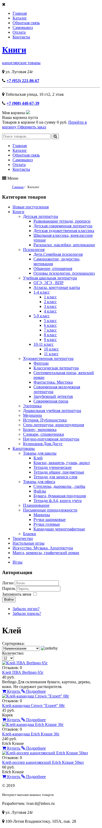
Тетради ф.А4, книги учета (57, 500)
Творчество (23, 538)
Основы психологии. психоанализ (64, 273)
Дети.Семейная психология (58, 254)
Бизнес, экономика (39, 429)
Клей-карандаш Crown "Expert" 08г (33, 705)
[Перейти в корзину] (28, 113)
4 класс (50, 311)
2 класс (50, 301)
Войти (9, 599)
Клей (38, 458)
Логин (8, 583)
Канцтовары (24, 448)
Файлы (39, 491)
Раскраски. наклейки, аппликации (64, 245)
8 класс (50, 335)
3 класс (50, 306)
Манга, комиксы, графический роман (46, 552)
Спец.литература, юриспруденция (53, 425)
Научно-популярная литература (51, 439)
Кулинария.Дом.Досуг (43, 443)
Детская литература (40, 216)
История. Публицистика (45, 420)
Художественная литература (48, 358)
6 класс (50, 325)
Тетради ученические (52, 467)
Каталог (20, 18)
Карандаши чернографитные (59, 529)
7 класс (50, 330)
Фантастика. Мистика (53, 382)
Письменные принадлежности (50, 510)
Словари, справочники (43, 434)
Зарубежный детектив (53, 396)
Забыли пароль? (27, 613)
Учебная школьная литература (50, 278)
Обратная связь (26, 23)
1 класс (50, 297)
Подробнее (35, 691)
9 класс (50, 339)
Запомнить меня (16, 594)
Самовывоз (23, 27)
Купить (13, 691)
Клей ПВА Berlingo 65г (23, 672)
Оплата (19, 32)
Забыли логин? (26, 608)
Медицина (32, 415)
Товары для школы (39, 453)
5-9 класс (41, 316)
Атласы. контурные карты (56, 287)
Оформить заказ (32, 127)
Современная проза (50, 401)
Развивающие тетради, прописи (61, 221)
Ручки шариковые (49, 519)
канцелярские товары (21, 63)
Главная (20, 13)
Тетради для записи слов (55, 477)
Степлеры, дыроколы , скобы (59, 486)
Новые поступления (31, 207)
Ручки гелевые (46, 524)
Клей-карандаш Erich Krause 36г (31, 734)
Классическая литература (56, 368)
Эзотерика (32, 406)
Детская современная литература (62, 226)
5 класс (50, 320)
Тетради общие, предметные (58, 472)
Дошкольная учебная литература (52, 410)
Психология (33, 249)
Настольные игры (28, 543)
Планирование (36, 505)
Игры (17, 562)
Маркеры (41, 515)
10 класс (51, 349)
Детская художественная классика (63, 230)
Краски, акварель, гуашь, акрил (61, 462)
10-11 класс (43, 344)
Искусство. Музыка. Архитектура (43, 548)
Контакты (21, 37)
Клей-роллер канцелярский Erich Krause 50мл (43, 762)
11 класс (51, 354)
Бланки (29, 533)
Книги (14, 49)
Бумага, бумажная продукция (59, 496)
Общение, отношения (52, 268)
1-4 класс (41, 292)
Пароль (9, 588)
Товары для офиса (39, 481)
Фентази (41, 363)
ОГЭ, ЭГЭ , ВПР (48, 282)
